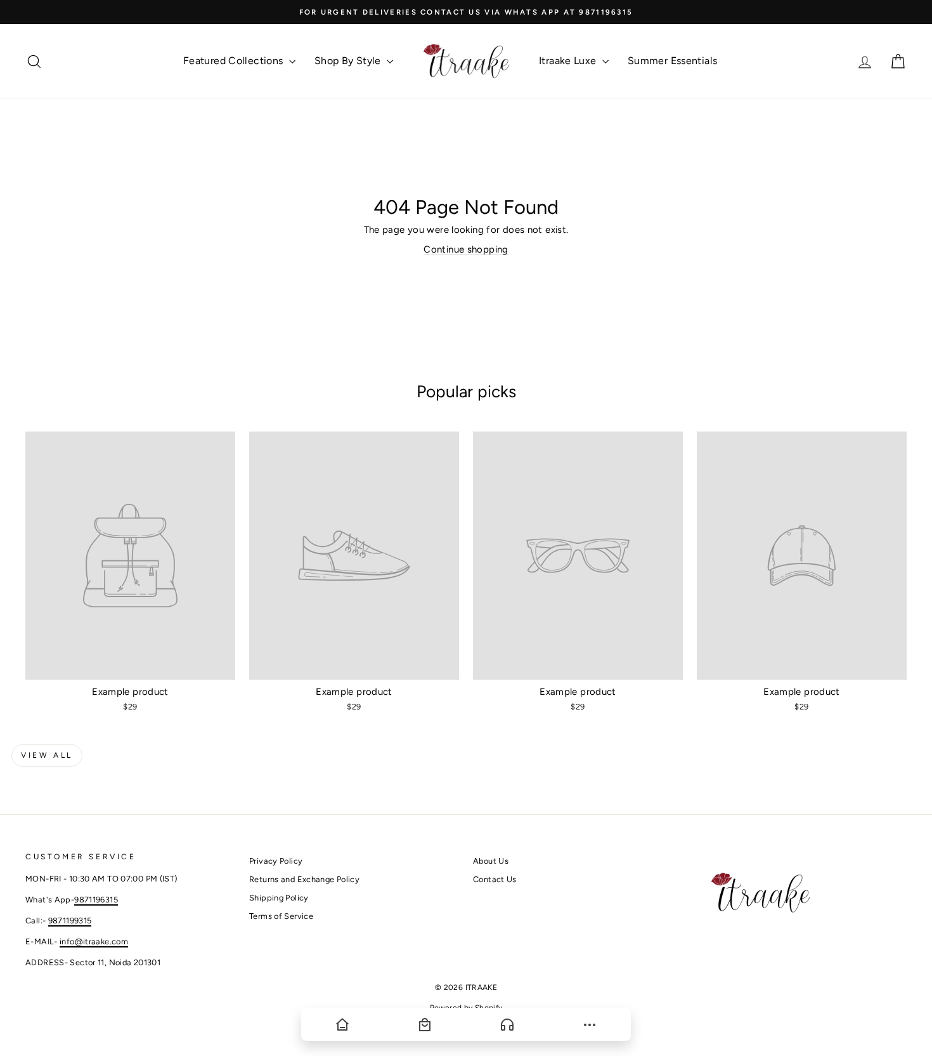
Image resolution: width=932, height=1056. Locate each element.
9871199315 (70, 920)
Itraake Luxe (569, 61)
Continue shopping (466, 249)
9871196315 (96, 899)
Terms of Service (281, 916)
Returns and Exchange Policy (304, 879)
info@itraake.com (94, 941)
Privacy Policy (275, 861)
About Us (490, 861)
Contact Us (495, 879)
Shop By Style (349, 61)
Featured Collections (234, 61)
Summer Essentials (672, 61)
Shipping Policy (279, 897)
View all (47, 755)
